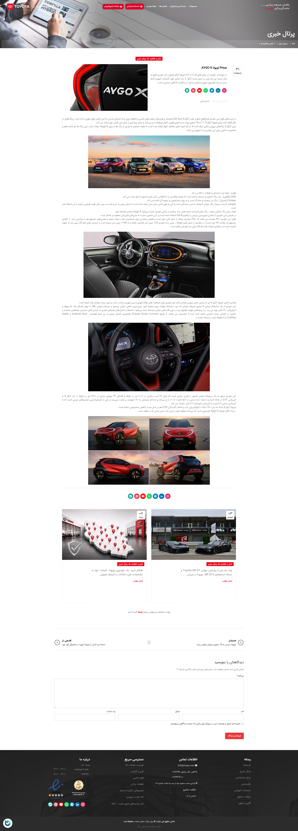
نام (242, 711)
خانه (293, 43)
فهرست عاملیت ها (135, 765)
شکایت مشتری (189, 789)
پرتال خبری (282, 43)
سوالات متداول (244, 797)
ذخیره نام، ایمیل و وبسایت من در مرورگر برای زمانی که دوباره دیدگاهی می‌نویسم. (205, 723)
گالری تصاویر (244, 803)
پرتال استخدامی (243, 778)
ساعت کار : (85, 765)
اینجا (140, 612)
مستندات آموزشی (242, 790)
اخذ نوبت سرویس (135, 797)
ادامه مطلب (227, 581)
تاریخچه (247, 765)
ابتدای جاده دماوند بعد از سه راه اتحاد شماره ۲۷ (175, 783)
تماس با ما (191, 796)
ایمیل (177, 711)
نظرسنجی (246, 784)
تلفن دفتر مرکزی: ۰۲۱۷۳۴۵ (184, 772)
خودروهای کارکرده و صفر (132, 790)
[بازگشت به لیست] (149, 642)
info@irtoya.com (186, 765)
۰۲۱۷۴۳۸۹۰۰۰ (177, 777)
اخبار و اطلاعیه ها (267, 43)
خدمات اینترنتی (133, 6)
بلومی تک (141, 826)
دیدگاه (240, 676)
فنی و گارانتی (137, 771)
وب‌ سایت (111, 711)
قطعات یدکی (137, 784)
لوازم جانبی (138, 778)
